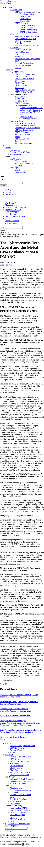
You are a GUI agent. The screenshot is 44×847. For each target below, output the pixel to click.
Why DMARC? (21, 96)
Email (11, 826)
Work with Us (20, 172)
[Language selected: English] (30, 844)
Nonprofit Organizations (24, 63)
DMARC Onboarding (28, 30)
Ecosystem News (6, 265)
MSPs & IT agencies (23, 41)
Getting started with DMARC (31, 108)
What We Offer (16, 10)
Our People (14, 168)
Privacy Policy (15, 801)
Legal (12, 797)
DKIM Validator (21, 85)
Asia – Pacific (20, 43)
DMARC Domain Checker (25, 74)
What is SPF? (20, 99)
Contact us (14, 792)
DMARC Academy (22, 139)
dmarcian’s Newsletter (23, 143)
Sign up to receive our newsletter (17, 824)
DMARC (3, 684)
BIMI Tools (19, 88)
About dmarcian (21, 161)
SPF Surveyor (20, 81)
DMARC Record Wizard (24, 79)
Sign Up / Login (11, 223)
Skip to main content (8, 1)
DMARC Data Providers (24, 92)
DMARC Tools (11, 214)
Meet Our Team (21, 170)
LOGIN (8, 192)
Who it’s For (14, 34)
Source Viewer (25, 19)
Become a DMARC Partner (20, 152)
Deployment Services (13, 210)
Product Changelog (17, 815)
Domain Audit (10, 194)
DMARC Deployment (28, 25)
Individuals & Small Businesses (27, 36)
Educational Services (23, 50)
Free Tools (9, 755)
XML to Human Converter (25, 90)
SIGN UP (9, 190)
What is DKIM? (21, 101)
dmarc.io (18, 141)
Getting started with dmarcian (31, 110)
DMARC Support (26, 27)
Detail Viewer (25, 16)
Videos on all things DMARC (26, 119)
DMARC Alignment (23, 103)
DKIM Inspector (21, 83)
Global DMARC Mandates (25, 125)
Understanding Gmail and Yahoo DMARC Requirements (27, 129)
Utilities (18, 68)
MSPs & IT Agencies (18, 783)
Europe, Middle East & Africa (26, 45)
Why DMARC (10, 203)
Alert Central (25, 21)
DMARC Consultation (28, 32)
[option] (29, 844)
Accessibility (15, 803)
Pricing (7, 145)
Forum (17, 137)
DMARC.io (14, 821)
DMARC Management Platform (27, 12)
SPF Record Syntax (22, 134)
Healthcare (19, 56)
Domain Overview (27, 14)
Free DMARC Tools (18, 72)
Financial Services (22, 52)
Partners (8, 148)
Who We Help (15, 47)
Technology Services (23, 65)
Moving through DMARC (25, 105)
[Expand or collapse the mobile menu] (1, 199)
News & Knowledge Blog (25, 123)
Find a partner (15, 150)
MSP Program (15, 154)
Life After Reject (26, 117)
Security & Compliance (24, 163)
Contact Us (19, 165)
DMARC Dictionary (23, 132)
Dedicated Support (12, 212)
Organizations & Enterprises (25, 39)
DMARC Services (22, 23)
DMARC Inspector (22, 76)
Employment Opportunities (20, 790)
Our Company (15, 159)
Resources (9, 70)
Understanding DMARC (19, 808)
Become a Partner (12, 221)
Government (19, 54)
